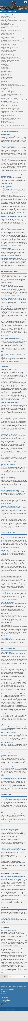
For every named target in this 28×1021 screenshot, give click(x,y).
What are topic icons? (6, 75)
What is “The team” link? (6, 88)
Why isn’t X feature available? (7, 124)
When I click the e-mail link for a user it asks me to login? (13, 41)
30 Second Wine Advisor (6, 1000)
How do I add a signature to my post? (9, 47)
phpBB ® (8, 1009)
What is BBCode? (5, 64)
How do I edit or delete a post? (8, 46)
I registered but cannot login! (7, 24)
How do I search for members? (8, 107)
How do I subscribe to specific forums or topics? (11, 114)
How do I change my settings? (7, 33)
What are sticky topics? (6, 73)
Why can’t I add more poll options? (8, 50)
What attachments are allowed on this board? (11, 118)
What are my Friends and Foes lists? (9, 98)
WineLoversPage (4, 999)
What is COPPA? (4, 27)
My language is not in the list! (7, 37)
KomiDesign (20, 1009)
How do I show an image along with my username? (12, 38)
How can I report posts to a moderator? (10, 57)
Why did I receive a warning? (7, 56)
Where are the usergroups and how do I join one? (12, 82)
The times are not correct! (6, 34)
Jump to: (5, 976)
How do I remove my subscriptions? (9, 115)
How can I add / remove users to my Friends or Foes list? (14, 100)
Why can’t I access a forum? (7, 53)
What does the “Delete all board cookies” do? (11, 30)
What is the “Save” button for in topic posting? (11, 58)
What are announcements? (7, 71)
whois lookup (21, 955)
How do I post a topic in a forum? (8, 44)
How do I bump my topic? (6, 61)
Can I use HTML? (5, 65)
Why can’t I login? (5, 16)
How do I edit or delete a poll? (7, 51)
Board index (3, 993)
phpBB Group (15, 933)
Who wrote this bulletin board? (8, 122)
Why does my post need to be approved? (10, 60)
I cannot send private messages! (8, 91)
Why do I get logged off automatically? (9, 19)
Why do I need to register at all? (8, 17)
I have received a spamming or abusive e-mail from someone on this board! (12, 94)
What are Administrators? (6, 78)
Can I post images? (5, 68)
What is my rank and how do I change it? (10, 40)
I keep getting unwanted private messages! (10, 92)
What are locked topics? (6, 74)
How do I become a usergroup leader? (9, 84)
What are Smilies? (5, 67)
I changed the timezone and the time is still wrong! (12, 36)
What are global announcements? (8, 70)
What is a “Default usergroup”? (8, 87)
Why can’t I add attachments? (7, 54)
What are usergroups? (6, 81)
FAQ (2, 995)
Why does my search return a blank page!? (10, 105)
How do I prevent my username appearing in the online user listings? (13, 21)
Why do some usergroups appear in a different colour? (13, 85)
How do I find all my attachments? (8, 119)
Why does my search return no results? (10, 104)
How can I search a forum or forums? (9, 102)
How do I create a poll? (6, 48)
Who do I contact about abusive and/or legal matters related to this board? (12, 126)
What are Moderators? (6, 80)
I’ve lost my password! (6, 23)
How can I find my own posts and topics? (10, 108)
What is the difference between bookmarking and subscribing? (12, 111)
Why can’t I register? (5, 29)
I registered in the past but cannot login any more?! (12, 26)
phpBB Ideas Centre (9, 943)
